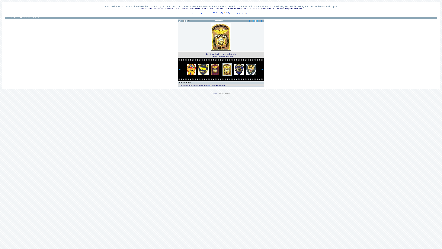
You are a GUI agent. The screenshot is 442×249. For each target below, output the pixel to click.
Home (215, 12)
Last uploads (203, 14)
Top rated (232, 14)
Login (227, 12)
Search (248, 14)
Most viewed (224, 14)
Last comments (213, 14)
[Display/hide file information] (184, 21)
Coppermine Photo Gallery (224, 93)
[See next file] (258, 21)
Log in (209, 85)
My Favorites (241, 14)
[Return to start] (249, 21)
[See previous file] (253, 21)
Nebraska (36, 18)
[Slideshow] (189, 21)
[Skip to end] (262, 21)
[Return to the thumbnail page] (180, 21)
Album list (194, 14)
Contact (221, 12)
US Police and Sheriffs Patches (22, 18)
